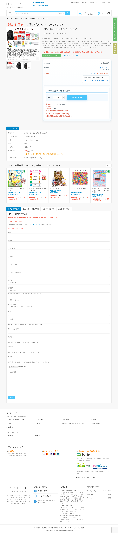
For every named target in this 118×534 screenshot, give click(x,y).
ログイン (83, 14)
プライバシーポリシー (95, 423)
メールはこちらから (102, 81)
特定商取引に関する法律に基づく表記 (73, 423)
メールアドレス (13, 264)
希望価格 (10, 319)
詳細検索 (37, 435)
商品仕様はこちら (51, 29)
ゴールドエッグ (54, 188)
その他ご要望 (12, 372)
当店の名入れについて (41, 419)
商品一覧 (10, 435)
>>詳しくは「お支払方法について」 (86, 477)
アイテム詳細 (12, 128)
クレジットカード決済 (50, 451)
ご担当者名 (11, 248)
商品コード (11, 280)
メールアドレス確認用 (15, 272)
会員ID (10, 232)
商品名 (10, 288)
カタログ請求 (73, 3)
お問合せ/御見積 (13, 209)
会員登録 (90, 14)
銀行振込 (11, 451)
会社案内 (10, 427)
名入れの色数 (12, 304)
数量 (9, 311)
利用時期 (10, 347)
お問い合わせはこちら (69, 29)
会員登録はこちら (69, 55)
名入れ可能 (61, 13)
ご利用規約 (38, 423)
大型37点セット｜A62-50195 (34, 24)
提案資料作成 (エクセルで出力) (51, 55)
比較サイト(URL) (13, 356)
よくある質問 (101, 3)
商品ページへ (16, 178)
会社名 (10, 240)
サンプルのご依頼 (48, 209)
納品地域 (10, 337)
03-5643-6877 (89, 81)
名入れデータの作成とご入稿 (16, 419)
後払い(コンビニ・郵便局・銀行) (89, 451)
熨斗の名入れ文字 (13, 329)
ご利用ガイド (93, 3)
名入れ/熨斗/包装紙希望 (31, 209)
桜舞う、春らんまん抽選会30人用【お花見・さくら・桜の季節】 (100, 190)
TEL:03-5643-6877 (35, 224)
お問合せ (109, 3)
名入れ (10, 298)
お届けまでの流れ (64, 209)
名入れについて (82, 3)
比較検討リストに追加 (115, 30)
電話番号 (11, 256)
